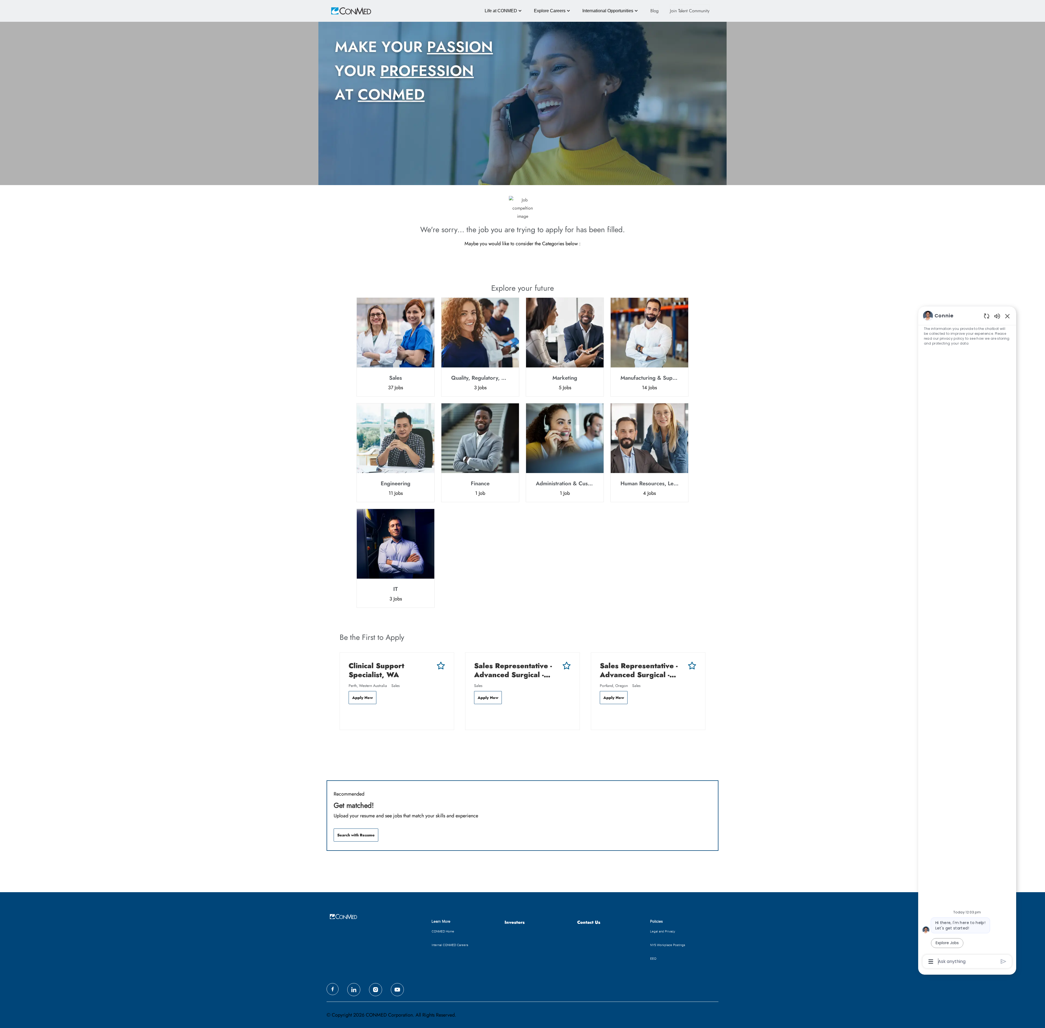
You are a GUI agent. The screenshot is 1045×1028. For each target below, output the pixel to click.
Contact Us (588, 922)
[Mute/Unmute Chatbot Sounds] (997, 316)
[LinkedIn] (353, 989)
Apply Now (362, 697)
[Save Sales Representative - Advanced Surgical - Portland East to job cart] (692, 665)
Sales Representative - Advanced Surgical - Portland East (639, 670)
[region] (967, 638)
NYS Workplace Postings (667, 945)
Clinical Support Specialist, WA (376, 670)
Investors (515, 922)
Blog (654, 11)
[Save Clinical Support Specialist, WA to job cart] (441, 665)
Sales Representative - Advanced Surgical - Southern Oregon (513, 670)
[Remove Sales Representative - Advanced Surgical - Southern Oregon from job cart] (477, 715)
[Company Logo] (343, 11)
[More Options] (930, 961)
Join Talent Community (689, 11)
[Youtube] (397, 989)
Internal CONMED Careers (450, 945)
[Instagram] (375, 989)
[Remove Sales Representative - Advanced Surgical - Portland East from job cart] (602, 715)
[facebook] (333, 989)
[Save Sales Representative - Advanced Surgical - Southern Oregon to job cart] (566, 665)
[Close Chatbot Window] (1007, 316)
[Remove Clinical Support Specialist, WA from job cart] (351, 715)
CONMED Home (443, 931)
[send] (1003, 961)
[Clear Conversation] (987, 316)
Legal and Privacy (662, 931)
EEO (653, 959)
